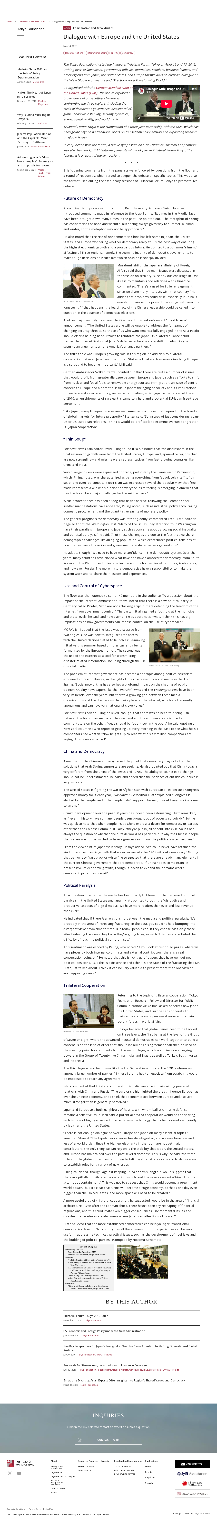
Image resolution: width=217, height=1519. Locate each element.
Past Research (84, 1470)
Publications (152, 1460)
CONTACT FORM (108, 1439)
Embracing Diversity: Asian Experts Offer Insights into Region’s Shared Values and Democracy (131, 1381)
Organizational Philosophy (63, 1476)
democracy (127, 52)
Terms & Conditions (16, 1509)
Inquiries (150, 1477)
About (54, 1460)
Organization (57, 1472)
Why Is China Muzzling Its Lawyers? (35, 118)
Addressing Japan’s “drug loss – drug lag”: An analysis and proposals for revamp (35, 165)
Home (9, 21)
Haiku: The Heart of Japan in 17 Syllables (35, 98)
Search (149, 1483)
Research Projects (87, 1460)
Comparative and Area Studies (32, 21)
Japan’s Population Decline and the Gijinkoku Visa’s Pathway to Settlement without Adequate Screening (35, 140)
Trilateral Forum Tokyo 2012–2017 (131, 1317)
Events (148, 1471)
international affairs (97, 52)
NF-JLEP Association (123, 1470)
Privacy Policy (35, 1509)
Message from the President (57, 1467)
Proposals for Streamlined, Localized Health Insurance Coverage (131, 1367)
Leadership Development (128, 1460)
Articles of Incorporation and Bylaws (57, 1482)
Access (54, 1492)
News (148, 1466)
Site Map (49, 1509)
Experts (105, 1460)
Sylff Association (121, 1466)
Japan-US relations (74, 52)
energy (114, 52)
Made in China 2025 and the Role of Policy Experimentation (35, 75)
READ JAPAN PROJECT (123, 1474)
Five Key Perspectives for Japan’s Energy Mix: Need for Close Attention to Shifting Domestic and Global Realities (131, 1350)
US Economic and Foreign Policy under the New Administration (131, 1333)
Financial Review (58, 1488)
